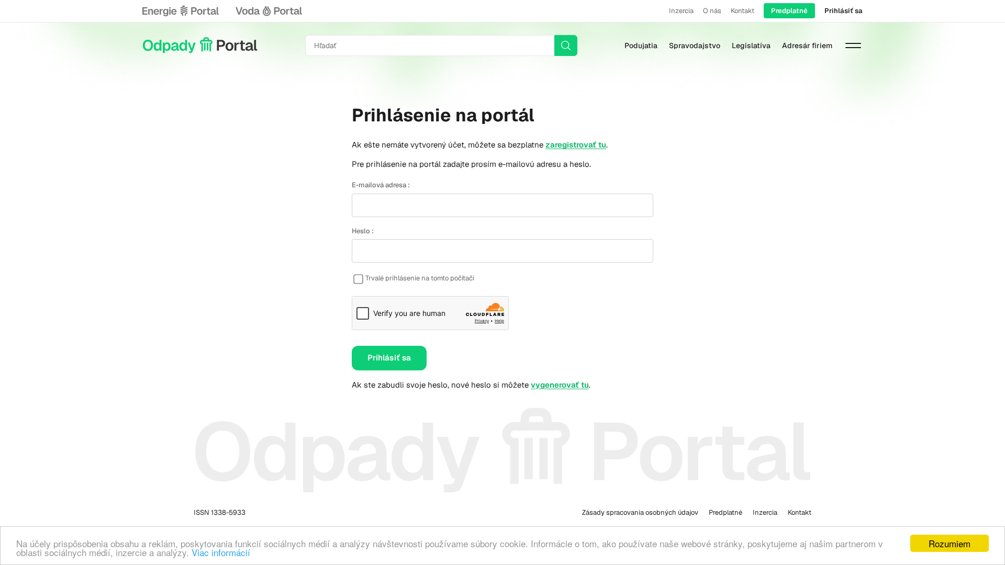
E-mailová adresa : (381, 184)
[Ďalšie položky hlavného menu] (853, 45)
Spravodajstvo (694, 45)
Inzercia (681, 10)
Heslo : (363, 231)
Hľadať (565, 45)
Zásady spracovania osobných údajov (640, 512)
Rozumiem (949, 543)
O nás (712, 10)
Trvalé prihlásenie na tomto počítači (419, 278)
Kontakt (742, 10)
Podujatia (640, 45)
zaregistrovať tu (575, 145)
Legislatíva (751, 45)
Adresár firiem (807, 45)
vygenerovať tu (560, 385)
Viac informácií (221, 552)
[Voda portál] (269, 11)
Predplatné (789, 10)
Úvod (200, 45)
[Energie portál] (180, 11)
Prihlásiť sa (843, 10)
